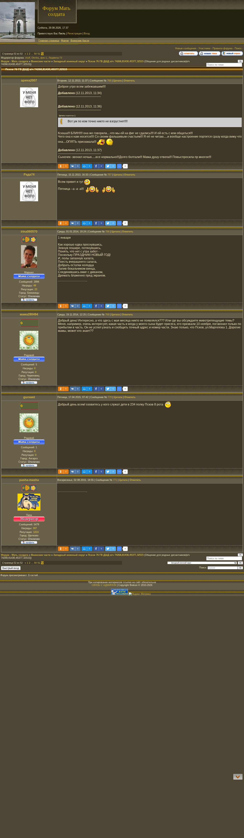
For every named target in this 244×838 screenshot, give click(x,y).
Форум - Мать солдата (14, 61)
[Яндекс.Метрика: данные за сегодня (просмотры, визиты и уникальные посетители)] (140, 593)
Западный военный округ (69, 61)
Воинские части (41, 61)
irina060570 (29, 231)
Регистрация (74, 33)
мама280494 (29, 314)
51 (39, 53)
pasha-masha (29, 480)
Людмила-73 (55, 57)
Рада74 (29, 174)
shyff (27, 57)
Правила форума (222, 48)
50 (35, 53)
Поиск (238, 48)
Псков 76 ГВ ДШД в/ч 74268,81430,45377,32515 (116, 61)
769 (107, 314)
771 (115, 480)
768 (107, 231)
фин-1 (43, 57)
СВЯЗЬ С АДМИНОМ (104, 585)
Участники (204, 48)
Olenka (35, 57)
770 (110, 397)
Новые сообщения (185, 48)
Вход (87, 33)
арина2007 (29, 80)
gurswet (29, 397)
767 (110, 174)
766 (109, 80)
